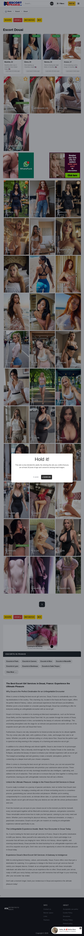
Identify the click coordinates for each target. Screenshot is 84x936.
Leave (36, 477)
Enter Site (47, 477)
